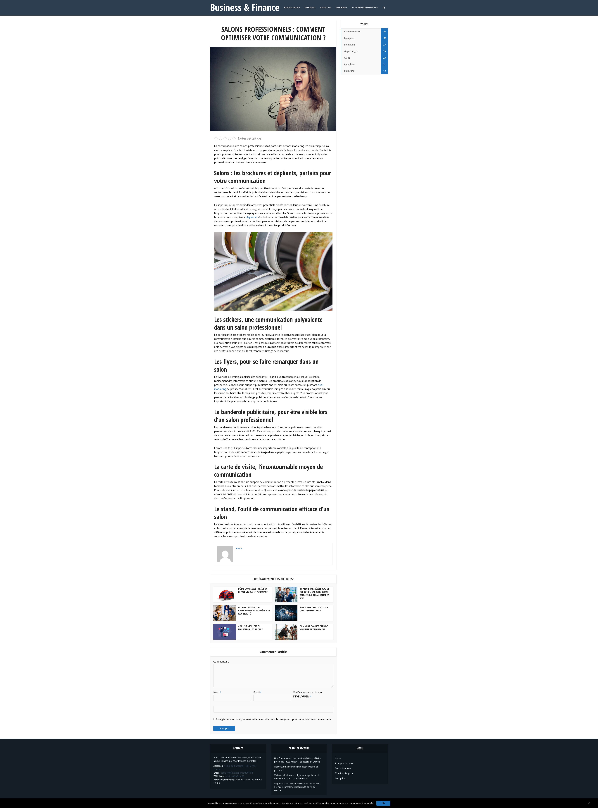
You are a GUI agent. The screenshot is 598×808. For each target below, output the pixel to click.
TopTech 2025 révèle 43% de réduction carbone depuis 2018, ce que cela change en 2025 (315, 593)
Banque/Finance (292, 7)
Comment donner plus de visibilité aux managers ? (314, 627)
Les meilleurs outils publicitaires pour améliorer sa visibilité (254, 610)
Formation (325, 7)
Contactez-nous (343, 768)
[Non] (589, 803)
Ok (383, 803)
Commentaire (221, 661)
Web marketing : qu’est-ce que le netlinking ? (314, 609)
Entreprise (310, 7)
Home (338, 758)
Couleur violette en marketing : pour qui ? (250, 627)
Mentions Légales (344, 773)
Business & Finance (244, 7)
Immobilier (341, 7)
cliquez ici (251, 217)
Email (257, 692)
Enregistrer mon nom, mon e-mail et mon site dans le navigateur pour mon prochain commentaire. (273, 719)
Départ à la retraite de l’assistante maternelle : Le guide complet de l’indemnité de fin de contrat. (297, 787)
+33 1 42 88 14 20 (235, 776)
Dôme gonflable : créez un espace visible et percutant (253, 590)
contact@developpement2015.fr (364, 7)
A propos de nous (344, 763)
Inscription (340, 778)
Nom (217, 692)
